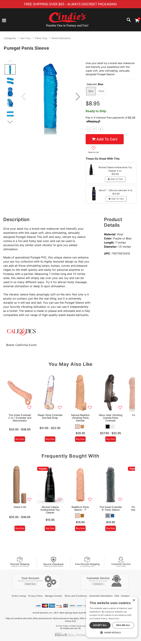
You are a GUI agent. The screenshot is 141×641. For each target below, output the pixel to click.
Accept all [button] (100, 625)
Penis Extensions (61, 38)
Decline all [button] (123, 625)
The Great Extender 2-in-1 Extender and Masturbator (19, 418)
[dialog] (112, 617)
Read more (114, 618)
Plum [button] (101, 91)
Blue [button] (91, 91)
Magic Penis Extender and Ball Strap (50, 416)
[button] (4, 20)
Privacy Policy (35, 596)
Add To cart (106, 139)
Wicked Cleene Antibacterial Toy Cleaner (50, 510)
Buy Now (19, 439)
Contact (125, 596)
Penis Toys (41, 38)
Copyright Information (100, 596)
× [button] (133, 600)
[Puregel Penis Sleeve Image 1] (50, 96)
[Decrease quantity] (88, 129)
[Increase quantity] (100, 129)
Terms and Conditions (75, 596)
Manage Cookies (53, 596)
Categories (10, 38)
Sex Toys (25, 38)
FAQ (117, 596)
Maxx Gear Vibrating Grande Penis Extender (110, 418)
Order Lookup (19, 596)
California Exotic (26, 345)
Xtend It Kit (20, 507)
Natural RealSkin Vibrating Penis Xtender (80, 418)
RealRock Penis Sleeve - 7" (80, 508)
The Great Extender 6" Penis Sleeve (110, 508)
